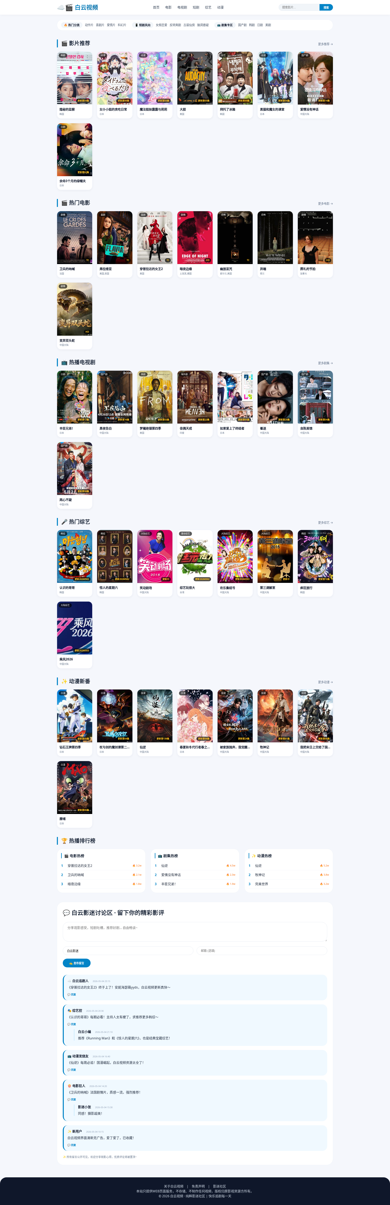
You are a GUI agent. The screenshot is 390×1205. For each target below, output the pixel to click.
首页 (156, 7)
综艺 (208, 7)
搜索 (326, 7)
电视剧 (182, 7)
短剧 (196, 7)
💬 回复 (71, 994)
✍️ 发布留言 (76, 963)
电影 (168, 7)
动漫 (220, 7)
